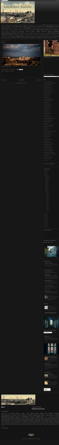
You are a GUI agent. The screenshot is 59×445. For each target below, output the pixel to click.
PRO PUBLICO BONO (25, 415)
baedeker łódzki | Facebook (49, 242)
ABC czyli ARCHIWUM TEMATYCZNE (8, 423)
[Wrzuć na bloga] (20, 69)
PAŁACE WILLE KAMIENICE (19, 417)
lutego (46, 189)
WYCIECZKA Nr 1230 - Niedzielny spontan (51, 272)
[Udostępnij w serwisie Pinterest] (22, 69)
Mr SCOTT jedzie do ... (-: (48, 271)
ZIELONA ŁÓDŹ (31, 37)
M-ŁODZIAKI (33, 29)
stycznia (47, 190)
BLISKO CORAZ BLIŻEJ (46, 25)
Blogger (39, 438)
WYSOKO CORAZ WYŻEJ (9, 71)
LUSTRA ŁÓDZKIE (35, 28)
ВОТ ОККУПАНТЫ (50, 37)
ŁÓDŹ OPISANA (9, 29)
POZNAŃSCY (26, 33)
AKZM (46, 295)
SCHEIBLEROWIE (44, 34)
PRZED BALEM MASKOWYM (52, 357)
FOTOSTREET (40, 26)
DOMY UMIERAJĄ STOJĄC (7, 26)
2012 (45, 226)
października (47, 178)
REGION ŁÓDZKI (18, 34)
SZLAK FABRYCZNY (17, 36)
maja (46, 185)
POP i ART (20, 33)
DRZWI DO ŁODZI (21, 26)
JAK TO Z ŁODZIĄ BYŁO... (48, 99)
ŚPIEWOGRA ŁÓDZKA (30, 36)
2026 (45, 170)
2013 (45, 225)
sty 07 (47, 208)
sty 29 (47, 193)
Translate (46, 333)
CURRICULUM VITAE (47, 89)
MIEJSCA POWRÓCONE (11, 31)
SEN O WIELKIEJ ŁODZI (47, 142)
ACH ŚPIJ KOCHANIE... (47, 84)
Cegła (49, 381)
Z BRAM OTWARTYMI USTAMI (49, 152)
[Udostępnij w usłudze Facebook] (21, 69)
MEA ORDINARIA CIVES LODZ (49, 118)
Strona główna (21, 79)
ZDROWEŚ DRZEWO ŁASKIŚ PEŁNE (20, 37)
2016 (45, 221)
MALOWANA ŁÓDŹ (43, 30)
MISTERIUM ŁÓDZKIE (24, 31)
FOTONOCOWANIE (32, 26)
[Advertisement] (21, 75)
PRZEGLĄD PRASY (7, 35)
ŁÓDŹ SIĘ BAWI (17, 29)
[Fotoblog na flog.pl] (31, 436)
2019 (45, 217)
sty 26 (47, 194)
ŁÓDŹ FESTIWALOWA (45, 28)
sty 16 (47, 201)
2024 (45, 173)
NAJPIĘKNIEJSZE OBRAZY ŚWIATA (51, 356)
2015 (45, 222)
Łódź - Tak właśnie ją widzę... (49, 285)
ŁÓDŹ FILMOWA (54, 28)
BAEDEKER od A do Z (47, 86)
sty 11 (47, 205)
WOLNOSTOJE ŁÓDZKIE (41, 36)
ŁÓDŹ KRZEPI (46, 108)
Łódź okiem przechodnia (48, 280)
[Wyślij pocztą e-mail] (19, 69)
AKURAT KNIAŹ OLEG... (51, 374)
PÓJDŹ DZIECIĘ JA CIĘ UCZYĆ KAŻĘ (38, 33)
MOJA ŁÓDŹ (35, 31)
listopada (47, 177)
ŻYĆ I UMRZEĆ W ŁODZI (41, 37)
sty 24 (47, 197)
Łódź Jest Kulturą (47, 363)
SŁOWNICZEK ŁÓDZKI (5, 36)
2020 (45, 215)
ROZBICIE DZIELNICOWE (34, 34)
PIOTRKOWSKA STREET (9, 33)
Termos (3, 42)
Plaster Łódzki (47, 336)
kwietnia (47, 186)
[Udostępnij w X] (20, 69)
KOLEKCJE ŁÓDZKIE (17, 28)
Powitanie (46, 263)
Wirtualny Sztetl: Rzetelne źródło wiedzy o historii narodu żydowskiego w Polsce (51, 313)
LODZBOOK (27, 28)
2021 (45, 214)
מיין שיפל (56, 37)
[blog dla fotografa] (47, 390)
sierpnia (47, 181)
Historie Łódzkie (47, 274)
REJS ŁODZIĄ (26, 34)
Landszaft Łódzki (47, 281)
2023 (45, 174)
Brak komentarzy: (12, 69)
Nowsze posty (4, 79)
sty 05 (47, 209)
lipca (46, 182)
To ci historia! (47, 305)
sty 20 (47, 198)
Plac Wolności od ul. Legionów (49, 291)
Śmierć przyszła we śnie (51, 306)
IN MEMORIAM (49, 26)
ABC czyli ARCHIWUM (47, 81)
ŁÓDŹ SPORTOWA (25, 29)
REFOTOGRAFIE (47, 290)
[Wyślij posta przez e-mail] (17, 69)
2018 (45, 218)
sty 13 (47, 204)
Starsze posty (38, 79)
